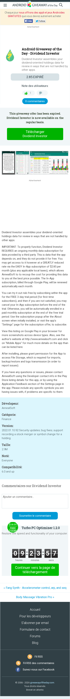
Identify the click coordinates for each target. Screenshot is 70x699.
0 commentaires (35, 101)
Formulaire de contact (35, 629)
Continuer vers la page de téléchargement (35, 569)
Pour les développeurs (35, 616)
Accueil (35, 609)
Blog (35, 643)
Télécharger (35, 134)
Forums (35, 636)
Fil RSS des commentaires (38, 663)
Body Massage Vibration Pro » (35, 597)
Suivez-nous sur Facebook (38, 669)
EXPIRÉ (35, 77)
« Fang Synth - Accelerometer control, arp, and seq (35, 588)
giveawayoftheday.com (42, 682)
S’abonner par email (35, 623)
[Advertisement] (35, 37)
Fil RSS (39, 656)
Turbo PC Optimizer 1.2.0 (41, 528)
